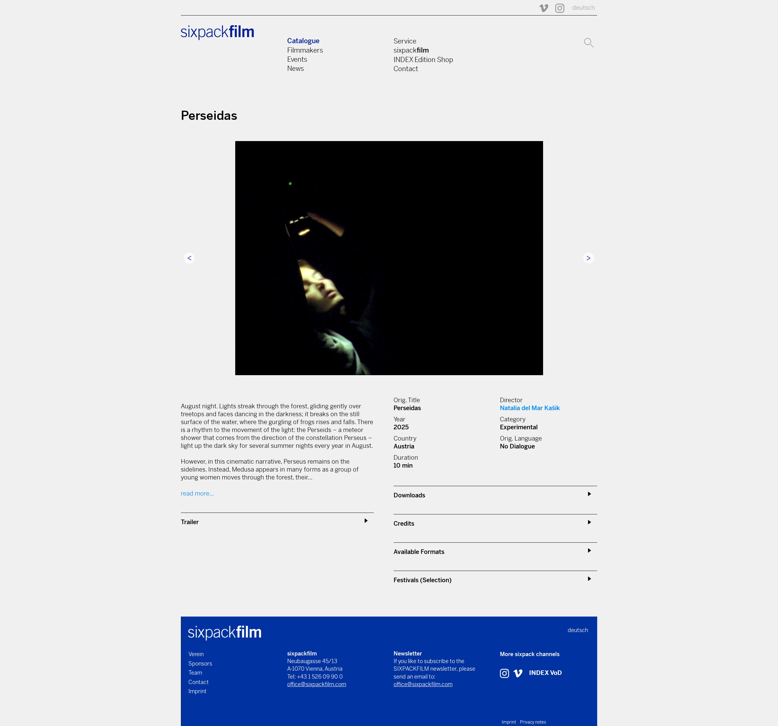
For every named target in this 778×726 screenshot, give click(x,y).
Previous (189, 258)
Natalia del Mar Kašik (530, 408)
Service (405, 41)
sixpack (411, 50)
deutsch (583, 8)
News (295, 68)
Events (297, 59)
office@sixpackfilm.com (316, 684)
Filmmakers (305, 50)
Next (588, 258)
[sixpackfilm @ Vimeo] (541, 8)
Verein (196, 654)
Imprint (197, 691)
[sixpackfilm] (224, 632)
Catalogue (303, 41)
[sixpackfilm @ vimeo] (518, 672)
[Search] (589, 42)
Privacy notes (533, 722)
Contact (406, 68)
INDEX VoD (545, 673)
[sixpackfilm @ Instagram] (557, 8)
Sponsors (200, 663)
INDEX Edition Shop (423, 59)
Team (195, 672)
